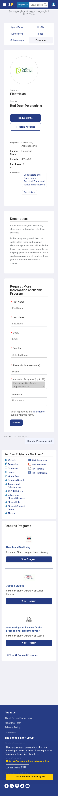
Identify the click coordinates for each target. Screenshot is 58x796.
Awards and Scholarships (14, 486)
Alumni (11, 513)
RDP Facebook (39, 460)
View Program (28, 559)
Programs (13, 468)
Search (45, 5)
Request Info (25, 117)
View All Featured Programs (22, 655)
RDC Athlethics (15, 491)
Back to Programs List (39, 441)
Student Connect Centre (16, 508)
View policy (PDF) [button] (17, 767)
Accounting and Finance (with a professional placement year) (24, 629)
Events (11, 472)
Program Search (16, 480)
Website (12, 460)
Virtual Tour (14, 476)
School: (14, 101)
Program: (14, 90)
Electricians (29, 192)
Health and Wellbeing (18, 547)
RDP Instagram (39, 473)
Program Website (25, 126)
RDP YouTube (39, 464)
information (39, 411)
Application (13, 464)
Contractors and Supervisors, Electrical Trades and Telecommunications (34, 179)
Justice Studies (15, 585)
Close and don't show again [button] (30, 776)
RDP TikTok (38, 468)
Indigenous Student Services (16, 497)
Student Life (14, 502)
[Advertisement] (29, 683)
